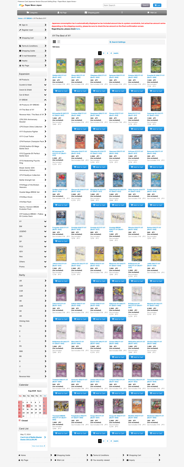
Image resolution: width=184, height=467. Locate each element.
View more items (37, 446)
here (78, 29)
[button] (122, 12)
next (116, 53)
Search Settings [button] (118, 42)
